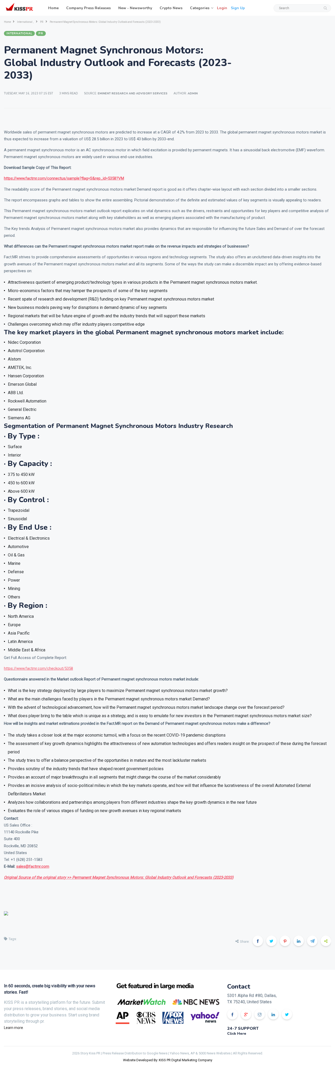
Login (222, 8)
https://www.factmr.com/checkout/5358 (38, 668)
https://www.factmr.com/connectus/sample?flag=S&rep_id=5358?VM (64, 178)
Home (53, 8)
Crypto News (171, 8)
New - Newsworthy (135, 8)
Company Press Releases (88, 8)
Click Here (236, 1033)
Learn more (13, 1028)
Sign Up (238, 8)
